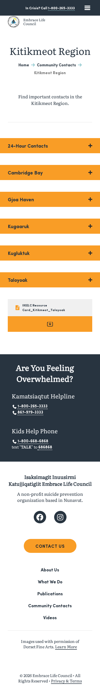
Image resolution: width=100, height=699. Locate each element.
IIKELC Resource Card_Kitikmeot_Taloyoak (43, 307)
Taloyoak (17, 279)
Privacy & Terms (66, 680)
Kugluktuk (19, 253)
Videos (50, 617)
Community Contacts (56, 65)
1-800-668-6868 (32, 441)
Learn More (66, 646)
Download (50, 324)
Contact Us (50, 546)
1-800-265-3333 (61, 7)
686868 (45, 447)
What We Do (50, 581)
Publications (50, 593)
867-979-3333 (30, 412)
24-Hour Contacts (28, 145)
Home (23, 65)
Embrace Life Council (34, 21)
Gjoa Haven (21, 199)
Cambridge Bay (25, 172)
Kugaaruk (18, 226)
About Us (50, 570)
